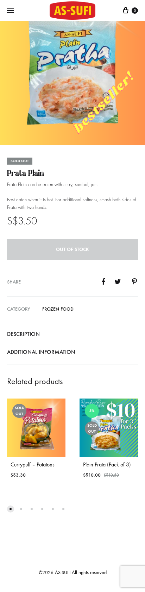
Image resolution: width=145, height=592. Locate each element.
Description (23, 334)
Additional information (41, 352)
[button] (10, 509)
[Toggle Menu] (10, 11)
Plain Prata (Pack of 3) (107, 464)
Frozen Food (58, 309)
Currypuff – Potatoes (33, 464)
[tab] (72, 334)
